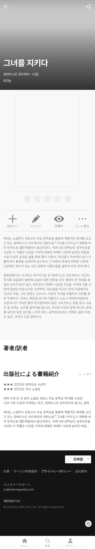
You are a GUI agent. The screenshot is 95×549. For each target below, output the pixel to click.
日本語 (78, 459)
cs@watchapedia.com (18, 489)
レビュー (36, 226)
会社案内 (81, 471)
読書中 (59, 226)
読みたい (12, 226)
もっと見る (82, 226)
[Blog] (88, 523)
